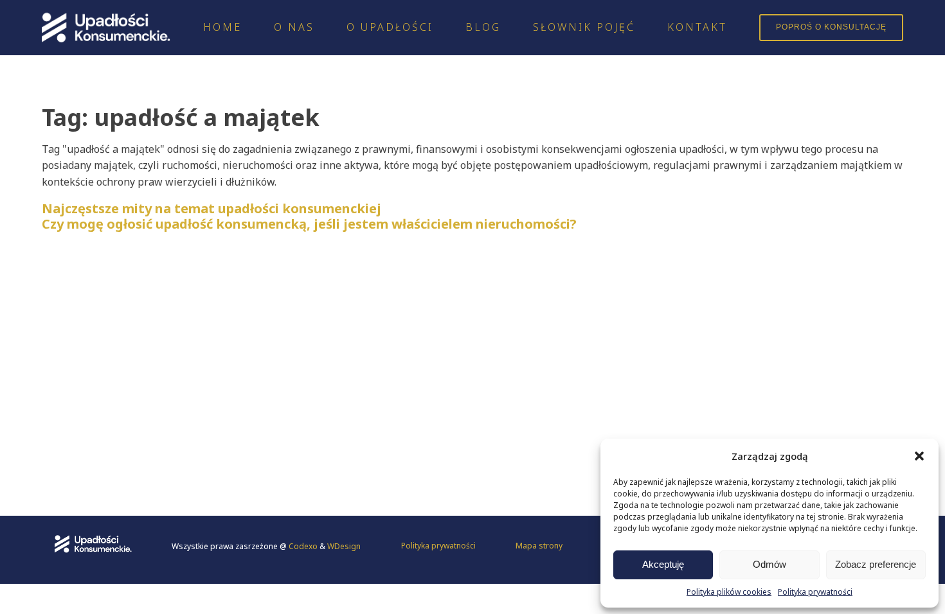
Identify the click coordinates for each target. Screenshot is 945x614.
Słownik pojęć (584, 27)
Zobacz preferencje (875, 564)
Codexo (304, 546)
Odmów (769, 564)
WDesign (344, 546)
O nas (294, 27)
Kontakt (697, 27)
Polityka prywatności (815, 591)
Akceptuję (663, 564)
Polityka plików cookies (729, 591)
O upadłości (389, 27)
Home (222, 27)
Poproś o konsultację (831, 26)
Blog (483, 27)
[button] (919, 456)
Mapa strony (539, 545)
